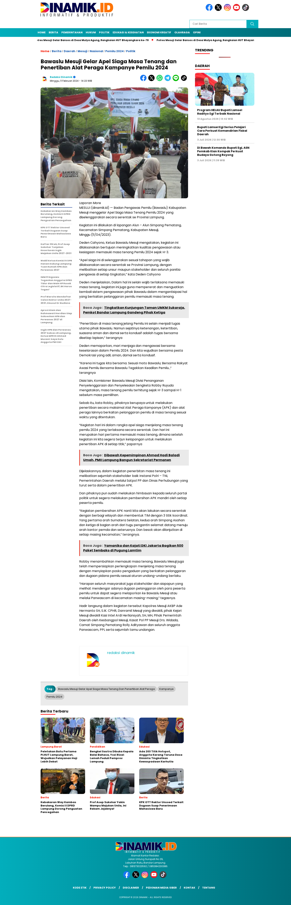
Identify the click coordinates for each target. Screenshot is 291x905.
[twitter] (219, 10)
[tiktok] (246, 10)
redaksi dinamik (61, 77)
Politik (104, 32)
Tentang (208, 888)
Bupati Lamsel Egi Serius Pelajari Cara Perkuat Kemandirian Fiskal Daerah (222, 130)
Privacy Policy (104, 888)
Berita (53, 32)
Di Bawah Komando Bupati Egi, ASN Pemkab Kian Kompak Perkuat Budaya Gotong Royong (223, 151)
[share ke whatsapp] (160, 80)
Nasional (96, 51)
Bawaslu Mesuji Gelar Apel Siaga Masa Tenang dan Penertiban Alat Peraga (106, 689)
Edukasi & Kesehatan (128, 32)
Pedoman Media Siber (161, 888)
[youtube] (237, 10)
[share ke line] (177, 80)
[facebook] (210, 10)
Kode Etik (80, 888)
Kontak (189, 888)
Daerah (69, 51)
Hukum (91, 32)
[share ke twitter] (152, 80)
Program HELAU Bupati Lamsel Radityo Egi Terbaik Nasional (219, 112)
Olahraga (182, 32)
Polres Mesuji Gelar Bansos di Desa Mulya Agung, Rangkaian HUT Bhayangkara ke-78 (68, 40)
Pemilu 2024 (114, 51)
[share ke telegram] (169, 80)
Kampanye (166, 689)
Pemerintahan (72, 32)
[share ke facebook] (144, 80)
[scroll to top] (279, 899)
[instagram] (228, 10)
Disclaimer (131, 888)
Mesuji (82, 51)
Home (42, 32)
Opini (197, 32)
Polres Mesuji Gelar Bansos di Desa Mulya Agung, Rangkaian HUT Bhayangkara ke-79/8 (191, 40)
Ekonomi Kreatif (159, 32)
